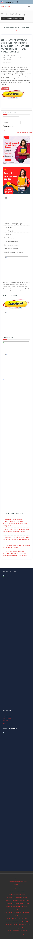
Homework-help (14, 57)
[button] (29, 6)
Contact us (5, 721)
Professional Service (23, 57)
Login (3, 130)
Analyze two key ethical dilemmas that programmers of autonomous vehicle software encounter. (16, 531)
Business (8, 57)
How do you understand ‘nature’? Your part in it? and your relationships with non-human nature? (16, 539)
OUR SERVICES (7, 718)
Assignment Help (7, 716)
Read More (5, 88)
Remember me (9, 126)
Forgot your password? (24, 132)
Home (4, 715)
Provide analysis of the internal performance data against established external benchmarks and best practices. (15, 553)
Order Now (5, 720)
